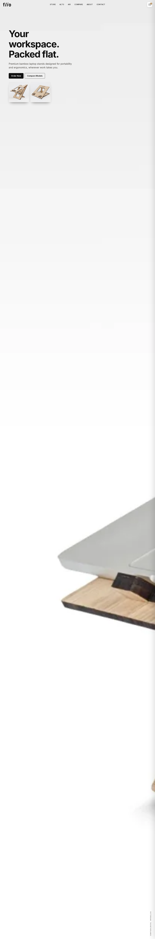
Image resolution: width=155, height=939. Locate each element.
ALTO (62, 4)
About (90, 4)
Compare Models (35, 76)
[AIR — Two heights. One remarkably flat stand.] (40, 92)
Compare (78, 4)
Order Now (16, 76)
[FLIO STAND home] (7, 5)
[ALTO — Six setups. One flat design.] (19, 92)
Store (53, 4)
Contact (101, 4)
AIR (69, 4)
